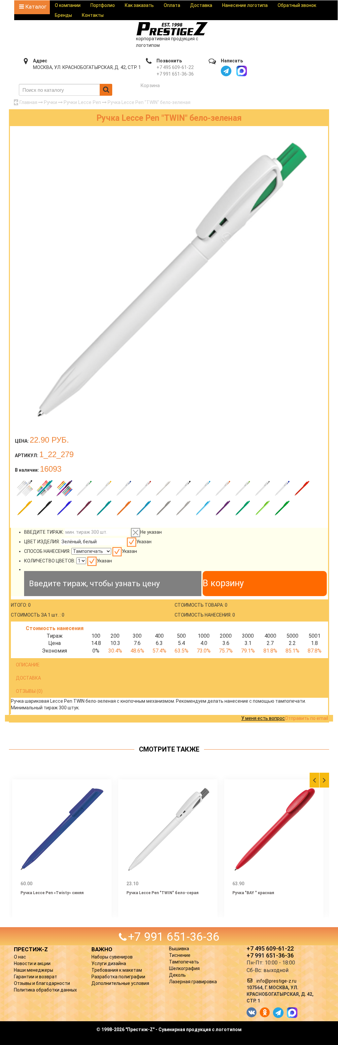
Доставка (201, 5)
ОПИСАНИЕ (28, 664)
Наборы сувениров (112, 957)
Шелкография (184, 968)
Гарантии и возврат (35, 976)
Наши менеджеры (33, 970)
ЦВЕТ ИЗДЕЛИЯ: (42, 541)
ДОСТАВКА (28, 678)
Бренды (63, 15)
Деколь (177, 975)
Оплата (172, 5)
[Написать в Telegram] (226, 71)
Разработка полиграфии (118, 976)
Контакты (93, 15)
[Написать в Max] (241, 71)
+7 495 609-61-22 (175, 67)
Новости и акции (32, 963)
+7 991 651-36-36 (175, 74)
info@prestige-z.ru (276, 981)
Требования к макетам (116, 970)
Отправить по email (306, 718)
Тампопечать (184, 961)
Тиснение (179, 955)
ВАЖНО (101, 949)
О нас (20, 957)
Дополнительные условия (120, 983)
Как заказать (139, 5)
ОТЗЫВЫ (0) (29, 691)
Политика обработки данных (45, 990)
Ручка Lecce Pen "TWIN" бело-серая (162, 893)
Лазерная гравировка (193, 981)
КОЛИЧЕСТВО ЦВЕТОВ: (49, 560)
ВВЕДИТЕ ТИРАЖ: (44, 532)
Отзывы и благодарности (42, 983)
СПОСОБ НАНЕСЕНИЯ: (47, 551)
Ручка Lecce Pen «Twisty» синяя (52, 893)
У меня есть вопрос (263, 718)
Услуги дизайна (108, 963)
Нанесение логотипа (245, 5)
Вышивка (179, 948)
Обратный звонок (297, 5)
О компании (68, 5)
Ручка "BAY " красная (253, 893)
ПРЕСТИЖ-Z (31, 949)
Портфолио (102, 5)
